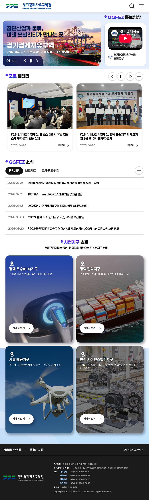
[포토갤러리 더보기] (139, 76)
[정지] (31, 61)
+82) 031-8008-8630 (79, 483)
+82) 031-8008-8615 (79, 471)
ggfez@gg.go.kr (69, 487)
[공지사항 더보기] (139, 170)
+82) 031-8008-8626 (79, 479)
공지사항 (14, 170)
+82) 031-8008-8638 (79, 475)
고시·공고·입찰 (50, 170)
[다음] (37, 60)
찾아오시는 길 (36, 449)
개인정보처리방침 (12, 449)
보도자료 (30, 170)
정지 (121, 76)
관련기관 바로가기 (132, 449)
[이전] (25, 60)
